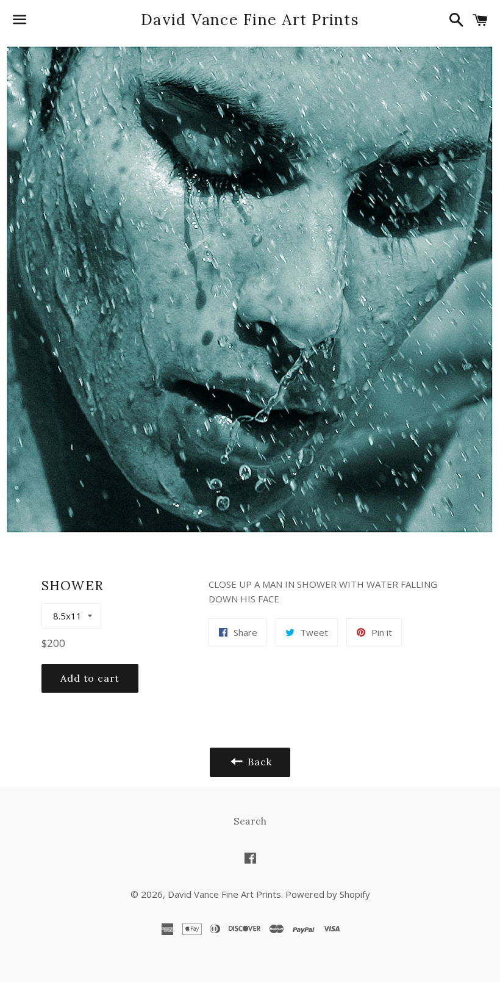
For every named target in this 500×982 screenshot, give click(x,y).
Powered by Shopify (327, 894)
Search (250, 821)
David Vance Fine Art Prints (250, 19)
